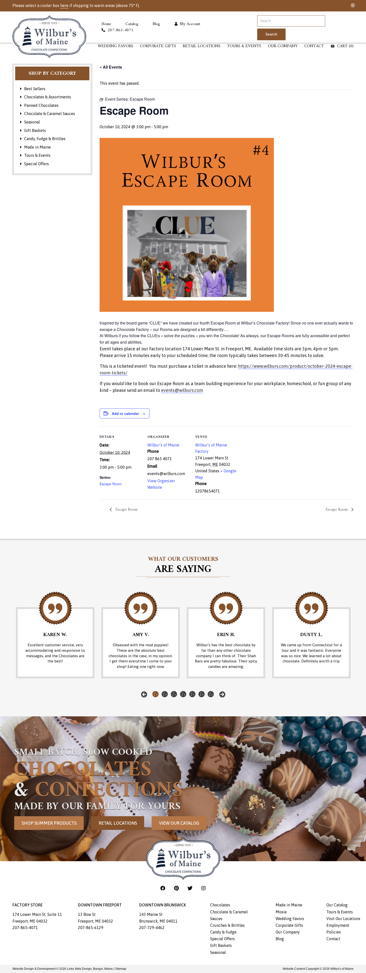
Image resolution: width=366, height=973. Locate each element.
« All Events (111, 67)
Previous (144, 694)
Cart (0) (345, 46)
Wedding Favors (115, 46)
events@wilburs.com (182, 390)
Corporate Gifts (158, 46)
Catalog (131, 24)
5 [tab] (192, 694)
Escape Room (111, 483)
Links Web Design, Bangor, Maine (90, 969)
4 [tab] (183, 694)
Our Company (283, 46)
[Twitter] (190, 888)
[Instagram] (203, 888)
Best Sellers (34, 88)
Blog (156, 24)
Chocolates (220, 905)
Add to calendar (125, 413)
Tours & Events (244, 46)
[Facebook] (163, 888)
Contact (314, 46)
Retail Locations (118, 823)
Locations (201, 46)
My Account (189, 24)
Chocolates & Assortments (47, 97)
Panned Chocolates (41, 105)
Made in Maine (37, 147)
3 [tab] (174, 694)
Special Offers (36, 164)
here (64, 5)
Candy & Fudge (223, 932)
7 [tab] (210, 694)
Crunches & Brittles (227, 925)
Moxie (281, 912)
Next (222, 694)
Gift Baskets (35, 130)
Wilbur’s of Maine (163, 445)
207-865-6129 (90, 927)
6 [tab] (201, 694)
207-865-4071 (25, 927)
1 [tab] (155, 694)
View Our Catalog (179, 823)
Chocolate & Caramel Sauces (49, 113)
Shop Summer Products (49, 823)
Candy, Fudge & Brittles (44, 138)
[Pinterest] (177, 888)
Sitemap (120, 969)
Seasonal (32, 122)
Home (106, 24)
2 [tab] (164, 694)
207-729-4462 (152, 927)
